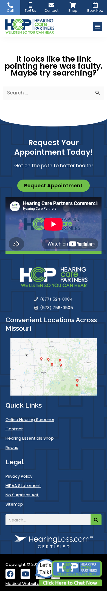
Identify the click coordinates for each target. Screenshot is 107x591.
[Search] (96, 519)
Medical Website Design (29, 583)
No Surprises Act (22, 495)
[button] (97, 26)
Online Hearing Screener (29, 419)
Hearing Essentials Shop (29, 438)
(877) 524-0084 (56, 299)
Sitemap (14, 504)
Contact (14, 429)
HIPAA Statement (23, 485)
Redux (11, 447)
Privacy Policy (18, 476)
